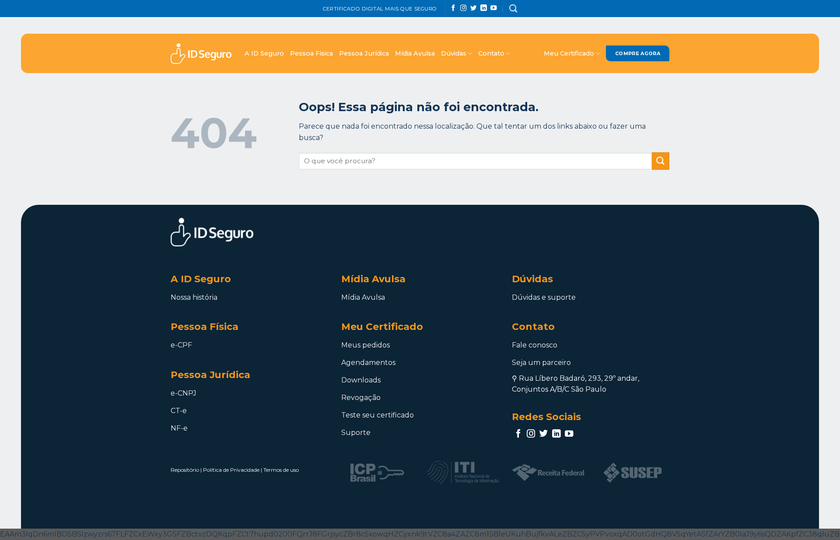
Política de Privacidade (231, 469)
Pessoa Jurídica (364, 53)
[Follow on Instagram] (463, 8)
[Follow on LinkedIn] (483, 8)
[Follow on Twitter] (473, 8)
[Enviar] (660, 160)
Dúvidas (453, 53)
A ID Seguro (264, 53)
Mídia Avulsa (415, 53)
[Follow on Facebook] (453, 8)
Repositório (185, 469)
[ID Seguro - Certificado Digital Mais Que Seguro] (201, 53)
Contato (491, 53)
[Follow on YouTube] (493, 8)
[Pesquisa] (513, 8)
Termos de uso (281, 469)
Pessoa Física (311, 53)
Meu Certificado (569, 53)
